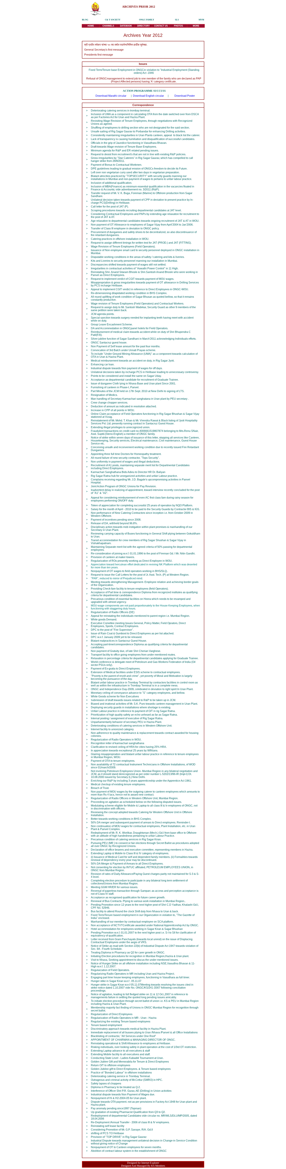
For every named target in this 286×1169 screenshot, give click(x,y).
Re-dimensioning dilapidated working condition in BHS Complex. (129, 293)
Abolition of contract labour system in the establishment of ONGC (129, 1150)
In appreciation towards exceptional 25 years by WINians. (124, 750)
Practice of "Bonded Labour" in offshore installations (121, 1072)
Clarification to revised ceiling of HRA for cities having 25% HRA (128, 746)
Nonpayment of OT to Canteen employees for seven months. (126, 1147)
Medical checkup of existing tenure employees (118, 784)
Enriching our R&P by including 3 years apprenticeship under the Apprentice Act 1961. (141, 780)
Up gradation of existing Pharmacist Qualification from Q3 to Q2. (128, 1112)
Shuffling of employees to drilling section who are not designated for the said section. (140, 127)
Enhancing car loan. (102, 364)
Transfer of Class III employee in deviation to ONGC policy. (125, 228)
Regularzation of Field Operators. (110, 970)
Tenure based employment (106, 1025)
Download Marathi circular (110, 95)
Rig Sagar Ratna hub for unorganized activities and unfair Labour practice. (134, 475)
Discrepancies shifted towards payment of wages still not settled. (128, 264)
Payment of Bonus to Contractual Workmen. (116, 164)
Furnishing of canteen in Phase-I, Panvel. (115, 387)
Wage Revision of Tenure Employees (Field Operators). (123, 246)
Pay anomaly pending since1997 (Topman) (116, 1108)
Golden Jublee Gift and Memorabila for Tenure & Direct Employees (130, 1061)
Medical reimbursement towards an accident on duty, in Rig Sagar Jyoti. (132, 360)
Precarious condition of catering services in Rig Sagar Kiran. (126, 839)
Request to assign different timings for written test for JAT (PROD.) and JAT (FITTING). (141, 242)
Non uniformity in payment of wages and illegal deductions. (125, 461)
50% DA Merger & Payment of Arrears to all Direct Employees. (127, 863)
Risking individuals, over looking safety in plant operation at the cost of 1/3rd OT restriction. (144, 1047)
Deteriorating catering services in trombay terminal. (121, 110)
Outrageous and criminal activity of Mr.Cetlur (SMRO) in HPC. (127, 1079)
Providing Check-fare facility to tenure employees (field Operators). (129, 588)
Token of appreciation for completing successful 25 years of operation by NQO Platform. (142, 505)
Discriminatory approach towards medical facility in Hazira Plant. (128, 1028)
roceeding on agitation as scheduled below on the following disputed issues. (137, 802)
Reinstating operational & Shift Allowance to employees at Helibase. (131, 1043)
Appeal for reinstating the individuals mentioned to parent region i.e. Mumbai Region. (140, 615)
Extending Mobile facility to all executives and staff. (120, 1054)
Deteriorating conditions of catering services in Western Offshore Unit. (131, 725)
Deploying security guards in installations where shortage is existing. (131, 707)
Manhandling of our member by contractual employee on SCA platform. (132, 921)
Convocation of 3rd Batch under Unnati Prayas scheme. (123, 350)
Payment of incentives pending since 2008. (116, 519)
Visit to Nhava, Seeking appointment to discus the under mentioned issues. (134, 959)
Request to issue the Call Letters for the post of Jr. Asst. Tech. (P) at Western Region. (140, 574)
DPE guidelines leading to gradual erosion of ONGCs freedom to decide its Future (139, 168)
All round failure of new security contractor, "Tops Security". (125, 457)
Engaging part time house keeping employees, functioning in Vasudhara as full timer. (140, 977)
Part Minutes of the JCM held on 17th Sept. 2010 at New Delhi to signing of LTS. (137, 391)
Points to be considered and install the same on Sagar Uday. (126, 375)
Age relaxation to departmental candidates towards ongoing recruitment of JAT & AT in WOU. (145, 220)
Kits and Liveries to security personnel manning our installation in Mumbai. (134, 260)
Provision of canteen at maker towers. (113, 557)
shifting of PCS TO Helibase (107, 1133)
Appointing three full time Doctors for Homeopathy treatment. (126, 454)
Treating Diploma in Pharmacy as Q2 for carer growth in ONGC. (128, 952)
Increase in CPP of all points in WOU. (113, 410)
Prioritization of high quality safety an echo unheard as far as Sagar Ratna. (134, 714)
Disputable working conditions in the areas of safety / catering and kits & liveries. (138, 257)
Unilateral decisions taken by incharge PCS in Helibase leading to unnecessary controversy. (145, 372)
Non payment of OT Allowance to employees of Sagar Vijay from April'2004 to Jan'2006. (142, 224)
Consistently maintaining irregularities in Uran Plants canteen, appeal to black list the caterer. (145, 135)
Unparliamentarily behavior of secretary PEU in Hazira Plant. (126, 722)
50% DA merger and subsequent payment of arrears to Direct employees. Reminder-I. (141, 822)
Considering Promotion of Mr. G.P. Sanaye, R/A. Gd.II (122, 1129)
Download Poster (184, 95)
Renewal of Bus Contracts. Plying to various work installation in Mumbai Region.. (138, 901)
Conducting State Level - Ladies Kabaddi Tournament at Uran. (127, 1058)
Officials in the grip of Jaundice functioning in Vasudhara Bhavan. (129, 142)
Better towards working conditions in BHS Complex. (121, 818)
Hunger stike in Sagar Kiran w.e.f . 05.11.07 (116, 981)
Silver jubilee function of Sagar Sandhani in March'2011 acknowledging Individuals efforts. (143, 338)
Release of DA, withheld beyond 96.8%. (114, 523)
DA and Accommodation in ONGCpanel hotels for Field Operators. (129, 328)
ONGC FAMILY (146, 19)
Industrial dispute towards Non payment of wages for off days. (127, 368)
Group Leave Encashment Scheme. (112, 324)
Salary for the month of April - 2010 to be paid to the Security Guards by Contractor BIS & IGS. (145, 509)
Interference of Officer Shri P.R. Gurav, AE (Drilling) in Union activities (131, 1090)
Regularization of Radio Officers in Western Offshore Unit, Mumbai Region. (134, 798)
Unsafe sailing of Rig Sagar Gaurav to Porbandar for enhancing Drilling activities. (138, 131)
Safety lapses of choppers (106, 1083)
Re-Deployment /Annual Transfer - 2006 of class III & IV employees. (130, 1122)
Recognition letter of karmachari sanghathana (117, 743)
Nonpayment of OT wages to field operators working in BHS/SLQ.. (129, 571)
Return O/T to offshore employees (111, 1065)
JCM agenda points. (102, 314)
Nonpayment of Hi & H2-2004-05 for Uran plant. (118, 1098)
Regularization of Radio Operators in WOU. (116, 739)
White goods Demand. (104, 619)
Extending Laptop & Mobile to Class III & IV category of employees (129, 853)
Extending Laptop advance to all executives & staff (120, 1050)
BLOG (85, 19)
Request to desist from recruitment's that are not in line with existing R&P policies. (138, 154)
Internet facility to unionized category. (112, 729)
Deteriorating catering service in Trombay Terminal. (120, 1076)
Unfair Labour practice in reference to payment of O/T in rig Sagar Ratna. (133, 711)
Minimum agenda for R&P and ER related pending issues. (125, 150)
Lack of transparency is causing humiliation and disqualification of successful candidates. (143, 139)
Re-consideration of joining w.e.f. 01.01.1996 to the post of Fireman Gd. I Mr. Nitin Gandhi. (143, 553)
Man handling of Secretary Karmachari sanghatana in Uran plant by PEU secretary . (140, 398)
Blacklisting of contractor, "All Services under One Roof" (123, 1036)
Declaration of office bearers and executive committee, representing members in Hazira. (142, 849)
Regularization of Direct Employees (111, 1014)
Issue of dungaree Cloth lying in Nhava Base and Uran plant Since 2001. (133, 383)
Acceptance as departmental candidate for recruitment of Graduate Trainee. (135, 379)
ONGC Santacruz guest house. (109, 342)
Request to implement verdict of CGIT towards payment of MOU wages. (132, 278)
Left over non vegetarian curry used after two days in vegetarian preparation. (135, 172)
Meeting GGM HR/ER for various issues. (114, 887)
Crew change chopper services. (109, 402)
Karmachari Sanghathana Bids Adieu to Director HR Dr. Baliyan (128, 472)
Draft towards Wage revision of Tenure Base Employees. (124, 146)
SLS (177, 19)
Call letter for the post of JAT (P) (109, 206)
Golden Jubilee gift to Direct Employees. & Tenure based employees (131, 1069)
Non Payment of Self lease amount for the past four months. (125, 346)
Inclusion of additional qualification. (111, 182)
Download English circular (148, 95)
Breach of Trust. (100, 788)
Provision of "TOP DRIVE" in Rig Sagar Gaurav (118, 1137)
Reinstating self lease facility (107, 1126)
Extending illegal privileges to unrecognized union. (120, 427)
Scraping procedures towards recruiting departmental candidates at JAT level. (136, 210)
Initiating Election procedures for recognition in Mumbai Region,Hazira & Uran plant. (140, 956)
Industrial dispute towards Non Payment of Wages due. (123, 1094)
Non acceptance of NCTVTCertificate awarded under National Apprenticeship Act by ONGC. (145, 925)
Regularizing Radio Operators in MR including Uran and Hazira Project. (133, 973)
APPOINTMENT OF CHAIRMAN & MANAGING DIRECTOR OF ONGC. (133, 1039)
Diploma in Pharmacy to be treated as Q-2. (116, 1087)
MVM (201, 19)
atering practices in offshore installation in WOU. (121, 238)
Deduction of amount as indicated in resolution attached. (124, 406)
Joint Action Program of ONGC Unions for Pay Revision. (123, 486)
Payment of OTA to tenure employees (112, 760)
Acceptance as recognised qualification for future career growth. (128, 897)
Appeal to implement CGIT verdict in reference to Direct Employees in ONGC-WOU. (140, 289)
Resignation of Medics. (104, 395)
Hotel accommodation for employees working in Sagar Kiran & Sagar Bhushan (137, 929)
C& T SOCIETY (112, 19)
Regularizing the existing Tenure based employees (120, 1021)
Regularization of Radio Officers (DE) (112, 612)
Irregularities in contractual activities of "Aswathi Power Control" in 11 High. (134, 268)
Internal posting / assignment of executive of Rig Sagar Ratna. (127, 718)
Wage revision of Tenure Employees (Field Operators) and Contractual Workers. (137, 303)
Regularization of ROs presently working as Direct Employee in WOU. (131, 560)
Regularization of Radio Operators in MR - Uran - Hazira (123, 1017)
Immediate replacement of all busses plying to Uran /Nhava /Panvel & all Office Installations (144, 1032)
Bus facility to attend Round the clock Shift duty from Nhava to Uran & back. (135, 911)
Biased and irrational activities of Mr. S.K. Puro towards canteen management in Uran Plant (144, 703)
